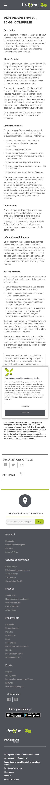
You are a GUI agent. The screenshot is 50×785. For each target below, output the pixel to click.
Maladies (9, 632)
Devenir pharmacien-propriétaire (19, 679)
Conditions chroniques (15, 545)
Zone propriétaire (11, 779)
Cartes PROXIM (12, 606)
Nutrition (9, 650)
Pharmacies (9, 772)
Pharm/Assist (12, 618)
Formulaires (10, 635)
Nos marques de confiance (16, 599)
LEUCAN (9, 683)
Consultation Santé (13, 581)
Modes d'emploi (12, 628)
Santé (7, 639)
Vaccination (10, 577)
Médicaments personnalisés (17, 570)
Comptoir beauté (12, 603)
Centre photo (11, 610)
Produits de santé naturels (16, 646)
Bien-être (9, 548)
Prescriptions (11, 566)
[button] (5, 465)
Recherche (9, 624)
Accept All (25, 413)
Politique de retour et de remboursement (21, 754)
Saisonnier (9, 541)
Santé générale (11, 552)
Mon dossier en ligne (14, 686)
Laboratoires (10, 643)
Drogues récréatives (14, 654)
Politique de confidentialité (15, 758)
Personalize (25, 406)
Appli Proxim (11, 595)
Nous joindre (10, 675)
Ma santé (10, 534)
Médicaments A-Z (13, 657)
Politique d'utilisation (13, 768)
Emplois (8, 672)
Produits (9, 588)
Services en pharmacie (17, 560)
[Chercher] (39, 521)
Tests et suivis (11, 574)
